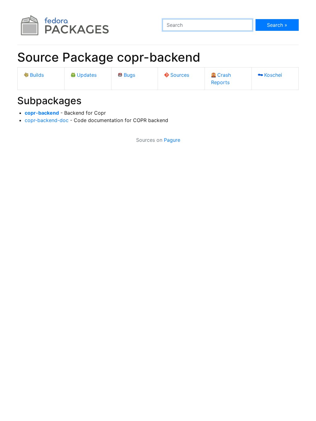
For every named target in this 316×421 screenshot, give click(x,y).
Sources (179, 75)
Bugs (129, 75)
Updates (87, 75)
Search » (277, 25)
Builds (37, 75)
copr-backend (42, 113)
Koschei (273, 75)
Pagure (172, 140)
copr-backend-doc (47, 120)
